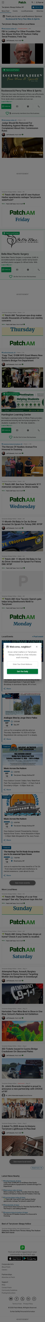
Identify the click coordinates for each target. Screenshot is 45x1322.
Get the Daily (22, 671)
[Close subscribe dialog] (37, 647)
